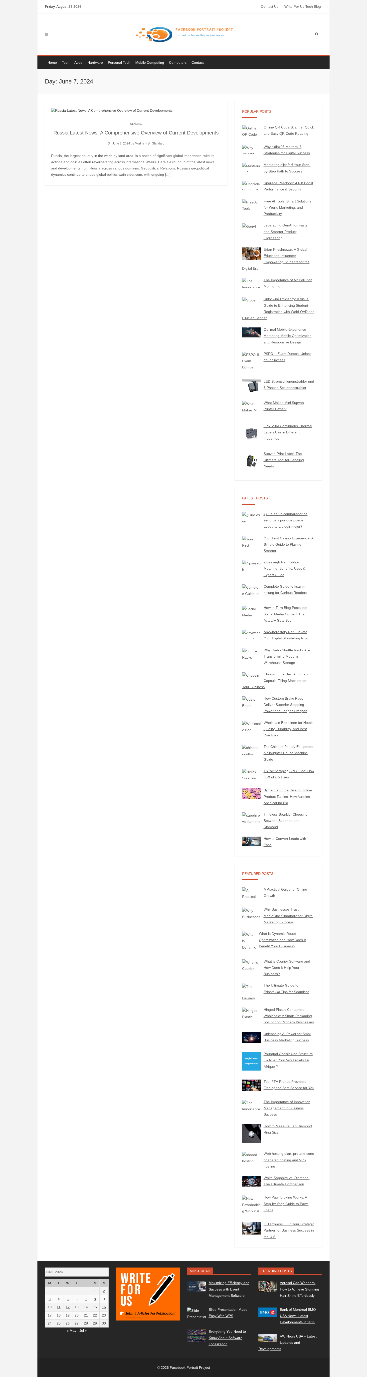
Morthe (139, 143)
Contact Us (269, 6)
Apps (78, 62)
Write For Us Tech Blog (302, 6)
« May (71, 1331)
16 (104, 1307)
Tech (65, 62)
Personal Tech (119, 62)
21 (86, 1315)
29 (95, 1323)
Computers (177, 62)
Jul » (83, 1331)
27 (77, 1323)
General (136, 123)
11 (58, 1307)
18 (59, 1315)
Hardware (95, 62)
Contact (197, 62)
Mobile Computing (149, 62)
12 (68, 1307)
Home (52, 62)
